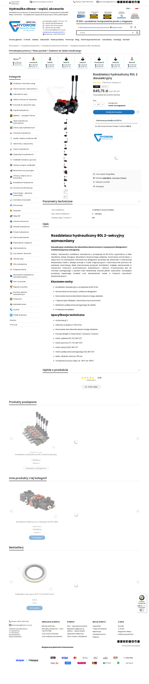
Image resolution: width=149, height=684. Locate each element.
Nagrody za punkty (20, 287)
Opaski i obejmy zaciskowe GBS (25, 138)
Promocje (13, 325)
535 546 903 (18, 64)
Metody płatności (48, 626)
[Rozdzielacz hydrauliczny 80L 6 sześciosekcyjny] (36, 429)
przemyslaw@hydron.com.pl (99, 68)
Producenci (17, 299)
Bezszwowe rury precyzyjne (23, 170)
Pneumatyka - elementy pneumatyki (22, 194)
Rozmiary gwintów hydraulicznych (20, 293)
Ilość (94, 100)
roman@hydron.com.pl (115, 68)
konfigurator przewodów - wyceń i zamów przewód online (135, 16)
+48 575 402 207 (50, 28)
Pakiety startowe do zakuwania (25, 99)
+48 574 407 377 (50, 25)
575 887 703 (116, 66)
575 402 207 (50, 66)
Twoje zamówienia (100, 629)
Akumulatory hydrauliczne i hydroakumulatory (23, 276)
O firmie (121, 629)
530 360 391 (100, 66)
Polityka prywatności (126, 634)
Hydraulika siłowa (19, 304)
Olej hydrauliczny (19, 248)
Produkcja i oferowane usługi (24, 83)
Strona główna (14, 46)
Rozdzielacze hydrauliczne (30, 46)
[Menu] (145, 595)
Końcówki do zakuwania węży (24, 105)
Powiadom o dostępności (36, 468)
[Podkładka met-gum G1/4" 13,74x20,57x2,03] (34, 573)
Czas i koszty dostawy (50, 634)
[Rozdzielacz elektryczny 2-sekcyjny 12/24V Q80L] (37, 501)
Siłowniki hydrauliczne (21, 227)
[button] (137, 32)
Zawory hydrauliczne (21, 149)
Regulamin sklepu (124, 631)
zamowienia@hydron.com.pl (55, 30)
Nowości (13, 320)
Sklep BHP (16, 216)
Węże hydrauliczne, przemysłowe (20, 122)
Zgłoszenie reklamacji (75, 634)
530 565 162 (83, 66)
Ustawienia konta (99, 634)
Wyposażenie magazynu (22, 243)
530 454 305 (133, 66)
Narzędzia (17, 211)
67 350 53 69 (18, 62)
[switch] (142, 610)
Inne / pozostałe (19, 281)
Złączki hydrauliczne (21, 110)
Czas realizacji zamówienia (52, 636)
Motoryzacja (18, 205)
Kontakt (121, 626)
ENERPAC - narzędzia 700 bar (24, 116)
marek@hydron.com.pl (66, 68)
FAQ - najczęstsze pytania (77, 626)
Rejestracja (97, 631)
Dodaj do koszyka (114, 112)
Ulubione (96, 637)
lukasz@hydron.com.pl (83, 68)
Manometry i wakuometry (23, 144)
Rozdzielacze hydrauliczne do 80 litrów (55, 46)
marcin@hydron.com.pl (132, 68)
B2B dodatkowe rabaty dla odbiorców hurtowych (94, 27)
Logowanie (97, 626)
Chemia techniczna (20, 221)
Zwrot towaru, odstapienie (77, 636)
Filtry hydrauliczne (20, 264)
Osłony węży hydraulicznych (24, 128)
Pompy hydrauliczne (21, 232)
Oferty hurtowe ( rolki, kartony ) (25, 89)
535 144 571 (67, 66)
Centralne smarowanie (22, 200)
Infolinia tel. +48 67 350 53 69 (55, 34)
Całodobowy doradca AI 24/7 (53, 32)
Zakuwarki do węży (20, 94)
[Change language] (137, 8)
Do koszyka (37, 538)
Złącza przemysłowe (21, 237)
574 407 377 (34, 66)
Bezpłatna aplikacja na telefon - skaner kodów (76, 630)
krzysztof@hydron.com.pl (33, 68)
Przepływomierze (19, 269)
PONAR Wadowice (20, 315)
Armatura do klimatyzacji (22, 188)
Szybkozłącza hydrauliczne (23, 154)
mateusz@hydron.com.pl (17, 65)
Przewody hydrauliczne (22, 133)
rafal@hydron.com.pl (50, 68)
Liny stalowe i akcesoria (22, 253)
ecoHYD (16, 310)
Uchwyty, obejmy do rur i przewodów (22, 177)
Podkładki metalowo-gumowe (24, 160)
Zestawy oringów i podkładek (24, 165)
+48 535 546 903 (51, 23)
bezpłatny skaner (117, 27)
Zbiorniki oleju (18, 259)
